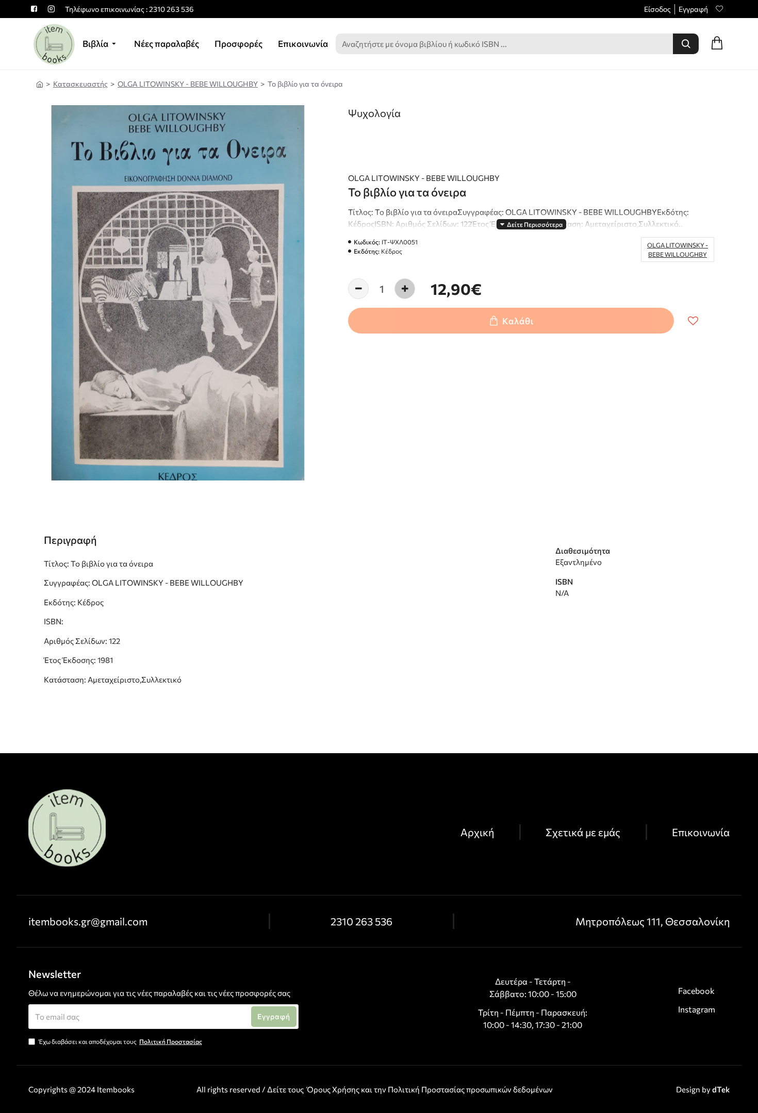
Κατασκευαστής (80, 83)
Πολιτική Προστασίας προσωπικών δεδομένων (470, 1089)
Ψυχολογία (374, 113)
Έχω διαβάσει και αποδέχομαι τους (120, 1041)
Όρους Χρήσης (333, 1089)
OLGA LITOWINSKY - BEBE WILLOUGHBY (188, 83)
